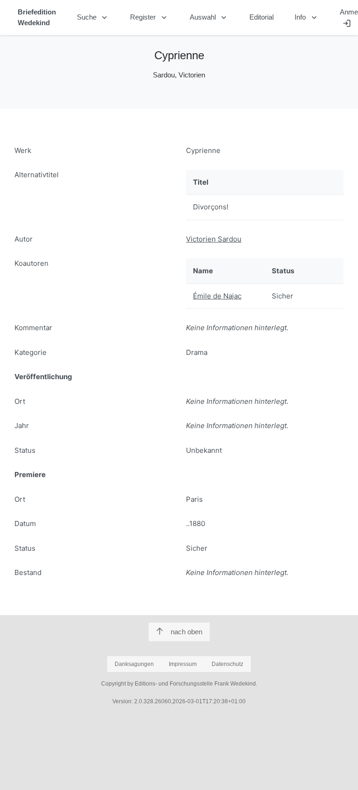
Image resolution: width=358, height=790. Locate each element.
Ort (19, 401)
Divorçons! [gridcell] (210, 206)
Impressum (183, 664)
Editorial (261, 17)
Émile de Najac (217, 295)
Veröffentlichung (43, 376)
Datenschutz (227, 664)
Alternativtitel (36, 174)
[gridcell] (225, 296)
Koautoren (31, 263)
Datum (25, 523)
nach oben (186, 632)
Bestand (27, 572)
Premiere (30, 474)
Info (307, 17)
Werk (22, 150)
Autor (23, 239)
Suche (93, 17)
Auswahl (209, 17)
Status (24, 450)
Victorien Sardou (213, 239)
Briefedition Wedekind (37, 17)
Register (149, 17)
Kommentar (33, 327)
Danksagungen (134, 664)
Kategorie (30, 352)
